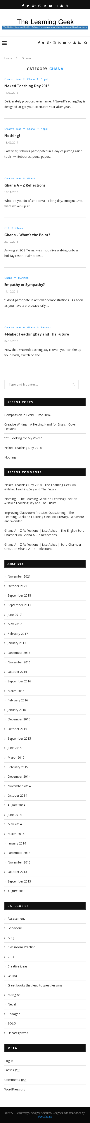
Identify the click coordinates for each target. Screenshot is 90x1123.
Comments (15, 1080)
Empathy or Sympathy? (24, 284)
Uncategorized (18, 1033)
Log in (8, 1061)
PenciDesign (45, 1116)
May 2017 (15, 624)
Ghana (31, 79)
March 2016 (16, 691)
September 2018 (19, 595)
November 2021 (19, 576)
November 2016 (19, 662)
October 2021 (17, 586)
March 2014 (16, 834)
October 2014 (17, 795)
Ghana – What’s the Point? (27, 234)
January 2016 (17, 710)
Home (8, 58)
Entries (12, 1070)
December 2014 (19, 776)
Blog (11, 938)
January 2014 (17, 843)
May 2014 (15, 824)
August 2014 (16, 805)
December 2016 (19, 653)
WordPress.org (14, 1089)
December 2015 (19, 719)
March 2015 (16, 757)
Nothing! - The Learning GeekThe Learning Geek (38, 499)
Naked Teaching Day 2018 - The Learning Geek (37, 485)
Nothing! (12, 135)
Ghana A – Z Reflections (24, 185)
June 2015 (15, 748)
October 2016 (17, 672)
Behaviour (15, 928)
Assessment (16, 918)
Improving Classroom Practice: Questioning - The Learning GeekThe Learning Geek (39, 514)
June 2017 (15, 615)
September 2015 (19, 738)
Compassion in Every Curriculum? (27, 415)
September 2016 (19, 681)
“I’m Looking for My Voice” (23, 438)
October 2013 (17, 872)
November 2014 (19, 786)
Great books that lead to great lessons (35, 985)
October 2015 (17, 729)
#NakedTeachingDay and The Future (36, 334)
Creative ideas (12, 79)
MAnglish (23, 277)
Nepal (44, 79)
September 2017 (19, 605)
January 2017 (17, 643)
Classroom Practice (21, 947)
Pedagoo (46, 327)
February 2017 (18, 634)
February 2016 (18, 700)
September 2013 (19, 881)
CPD (6, 228)
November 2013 (19, 862)
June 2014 (15, 815)
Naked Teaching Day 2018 (26, 85)
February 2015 (18, 767)
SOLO (12, 1023)
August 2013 (16, 891)
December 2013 (19, 853)
